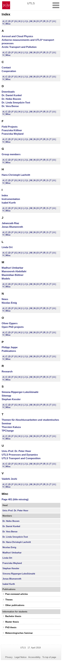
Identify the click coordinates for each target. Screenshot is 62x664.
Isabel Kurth (9, 202)
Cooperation (9, 71)
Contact (6, 67)
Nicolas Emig (9, 302)
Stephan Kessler (11, 399)
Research (7, 371)
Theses (9, 599)
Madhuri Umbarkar (12, 267)
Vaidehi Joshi (9, 478)
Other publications (14, 605)
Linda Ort (7, 247)
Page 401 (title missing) (15, 499)
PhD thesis (10, 627)
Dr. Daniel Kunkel (12, 95)
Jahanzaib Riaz (10, 223)
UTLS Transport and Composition (21, 458)
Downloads (8, 91)
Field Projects (10, 126)
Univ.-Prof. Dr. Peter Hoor (16, 451)
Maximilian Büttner (12, 275)
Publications (9, 351)
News (5, 299)
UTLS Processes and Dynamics (20, 454)
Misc (8, 24)
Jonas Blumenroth (12, 226)
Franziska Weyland (12, 133)
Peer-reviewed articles (16, 594)
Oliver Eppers (10, 323)
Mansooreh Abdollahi (14, 271)
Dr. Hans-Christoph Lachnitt (16, 542)
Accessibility (34, 657)
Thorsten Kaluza (11, 427)
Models (6, 278)
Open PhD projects (13, 327)
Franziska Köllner (12, 130)
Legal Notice (20, 657)
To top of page (49, 657)
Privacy (9, 657)
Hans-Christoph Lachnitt (16, 174)
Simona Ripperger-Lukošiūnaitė (20, 392)
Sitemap (6, 395)
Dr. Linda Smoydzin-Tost (16, 102)
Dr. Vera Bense (10, 106)
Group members (11, 154)
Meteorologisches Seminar (19, 633)
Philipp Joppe (10, 347)
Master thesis (12, 622)
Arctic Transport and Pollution (19, 47)
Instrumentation (11, 199)
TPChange (8, 430)
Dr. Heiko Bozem (11, 98)
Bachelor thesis (13, 616)
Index (5, 195)
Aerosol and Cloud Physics (17, 36)
